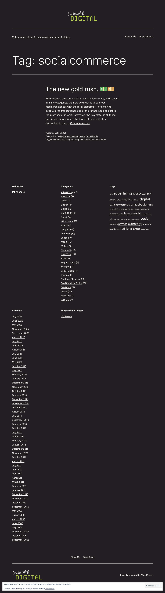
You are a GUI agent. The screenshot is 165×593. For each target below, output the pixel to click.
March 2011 (18, 482)
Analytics (65, 196)
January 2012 (19, 444)
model (136, 213)
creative (127, 199)
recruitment (127, 219)
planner (113, 219)
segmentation (136, 219)
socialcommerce (92, 139)
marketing (145, 209)
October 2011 (19, 457)
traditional (125, 228)
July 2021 (17, 354)
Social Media (92, 136)
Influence (65, 233)
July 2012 (17, 432)
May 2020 (17, 362)
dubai (112, 205)
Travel (64, 291)
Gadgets (65, 229)
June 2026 (17, 321)
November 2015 (20, 387)
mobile (129, 214)
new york (144, 214)
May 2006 (17, 527)
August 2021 (18, 349)
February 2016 (19, 374)
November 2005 (20, 531)
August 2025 (18, 337)
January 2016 (19, 378)
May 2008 (17, 511)
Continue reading (80, 123)
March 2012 (18, 436)
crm (134, 200)
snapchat (79, 139)
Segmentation (68, 262)
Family (64, 225)
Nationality (66, 250)
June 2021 (17, 358)
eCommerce (72, 136)
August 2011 (18, 461)
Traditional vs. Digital (71, 283)
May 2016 (17, 370)
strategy (136, 224)
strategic (124, 224)
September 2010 (20, 506)
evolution (130, 205)
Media (82, 136)
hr (110, 209)
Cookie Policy (49, 588)
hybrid (114, 209)
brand (112, 200)
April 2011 (17, 478)
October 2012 (19, 428)
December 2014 (20, 399)
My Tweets (66, 316)
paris (149, 214)
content (118, 200)
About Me (130, 36)
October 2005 (19, 535)
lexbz (132, 209)
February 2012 (19, 440)
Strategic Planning (70, 279)
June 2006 (17, 523)
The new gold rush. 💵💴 (80, 89)
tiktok (103, 139)
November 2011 (20, 453)
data (137, 200)
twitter (136, 228)
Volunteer (66, 295)
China (64, 200)
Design (64, 204)
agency (137, 193)
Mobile (64, 246)
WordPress (146, 575)
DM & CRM (66, 213)
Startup (65, 275)
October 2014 (19, 407)
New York (66, 254)
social (144, 218)
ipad (126, 209)
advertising (122, 193)
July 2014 (17, 416)
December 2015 (20, 382)
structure (147, 224)
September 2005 (20, 539)
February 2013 (19, 424)
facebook (139, 204)
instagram (69, 139)
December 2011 (20, 449)
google (149, 205)
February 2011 (19, 486)
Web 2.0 (65, 299)
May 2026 (17, 325)
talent (112, 229)
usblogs (143, 229)
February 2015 (19, 395)
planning (120, 219)
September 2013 (20, 420)
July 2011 (16, 465)
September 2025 (20, 333)
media (122, 213)
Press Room (146, 36)
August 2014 (18, 411)
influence (120, 209)
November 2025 (20, 329)
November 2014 (20, 403)
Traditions (66, 287)
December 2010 (20, 494)
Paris (63, 258)
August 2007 (18, 515)
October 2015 (19, 391)
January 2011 (18, 490)
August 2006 (18, 519)
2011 (111, 194)
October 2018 (19, 366)
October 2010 (19, 502)
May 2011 (17, 473)
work (147, 229)
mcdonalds (114, 214)
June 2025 (17, 345)
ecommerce (58, 139)
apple (144, 194)
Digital (63, 136)
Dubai (64, 217)
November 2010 (20, 498)
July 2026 (17, 316)
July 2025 (17, 341)
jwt (129, 209)
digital (145, 199)
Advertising (67, 192)
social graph (114, 224)
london (137, 209)
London (65, 237)
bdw (149, 193)
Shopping (66, 266)
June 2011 (17, 469)
